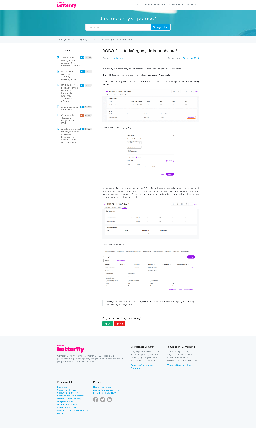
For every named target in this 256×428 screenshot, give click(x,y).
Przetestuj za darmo (67, 404)
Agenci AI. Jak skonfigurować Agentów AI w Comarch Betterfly (70, 61)
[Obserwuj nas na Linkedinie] (109, 402)
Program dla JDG (65, 401)
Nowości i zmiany (154, 4)
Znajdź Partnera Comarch (106, 390)
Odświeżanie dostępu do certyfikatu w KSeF (67, 119)
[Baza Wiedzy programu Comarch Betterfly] (66, 5)
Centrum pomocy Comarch (70, 395)
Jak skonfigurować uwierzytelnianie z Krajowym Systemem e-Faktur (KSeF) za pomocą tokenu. (70, 136)
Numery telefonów (102, 387)
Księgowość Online (66, 407)
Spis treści (62, 387)
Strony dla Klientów (67, 390)
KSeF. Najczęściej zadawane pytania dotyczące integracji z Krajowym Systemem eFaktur (70, 93)
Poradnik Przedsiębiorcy (69, 398)
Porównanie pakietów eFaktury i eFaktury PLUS (68, 75)
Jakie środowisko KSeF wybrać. (69, 108)
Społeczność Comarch (183, 4)
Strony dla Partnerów (67, 393)
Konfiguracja (117, 58)
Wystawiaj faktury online (179, 365)
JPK (138, 4)
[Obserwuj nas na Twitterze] (102, 402)
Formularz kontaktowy (104, 393)
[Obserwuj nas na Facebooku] (96, 402)
